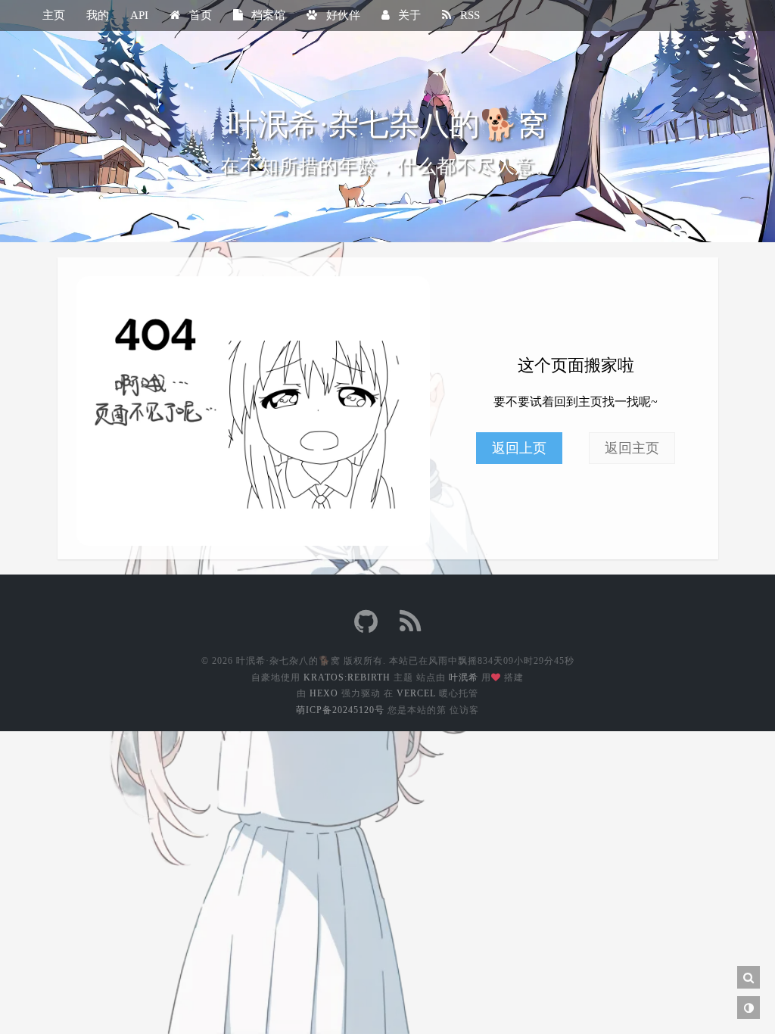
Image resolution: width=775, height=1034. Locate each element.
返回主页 (632, 448)
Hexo (324, 693)
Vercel (416, 693)
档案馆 (266, 15)
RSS (468, 15)
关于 (408, 15)
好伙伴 (341, 15)
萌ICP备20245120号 (340, 710)
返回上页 (519, 448)
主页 (53, 15)
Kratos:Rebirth (347, 677)
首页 (199, 15)
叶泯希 (463, 677)
